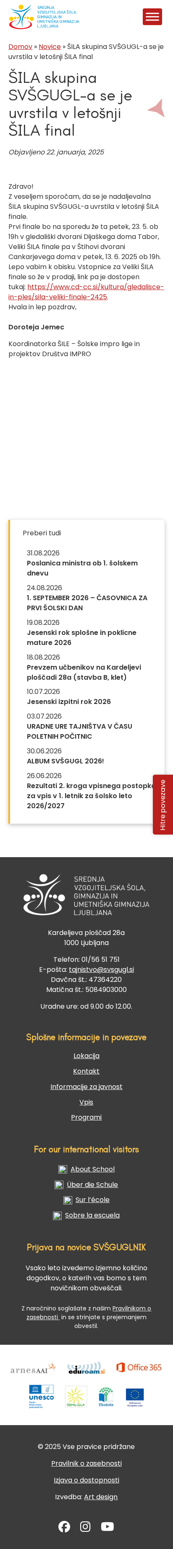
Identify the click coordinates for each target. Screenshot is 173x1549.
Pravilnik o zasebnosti (86, 1463)
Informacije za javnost (86, 1087)
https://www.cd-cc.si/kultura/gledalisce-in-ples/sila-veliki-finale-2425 (86, 292)
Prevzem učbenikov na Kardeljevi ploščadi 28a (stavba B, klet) (84, 672)
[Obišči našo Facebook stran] (64, 1529)
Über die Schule (92, 1184)
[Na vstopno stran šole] (19, 16)
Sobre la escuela (92, 1215)
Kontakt (86, 1071)
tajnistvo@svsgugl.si (101, 969)
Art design (101, 1497)
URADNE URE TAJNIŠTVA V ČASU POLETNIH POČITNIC (79, 731)
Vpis (86, 1102)
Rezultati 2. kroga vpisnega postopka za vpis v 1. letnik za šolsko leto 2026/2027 (91, 796)
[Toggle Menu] (152, 17)
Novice (50, 46)
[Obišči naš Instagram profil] (85, 1529)
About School (93, 1169)
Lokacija (86, 1056)
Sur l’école (93, 1200)
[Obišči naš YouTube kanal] (107, 1529)
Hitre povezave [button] (163, 804)
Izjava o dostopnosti (86, 1480)
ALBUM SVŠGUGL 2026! (65, 761)
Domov (20, 46)
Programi (86, 1117)
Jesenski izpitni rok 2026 (69, 701)
